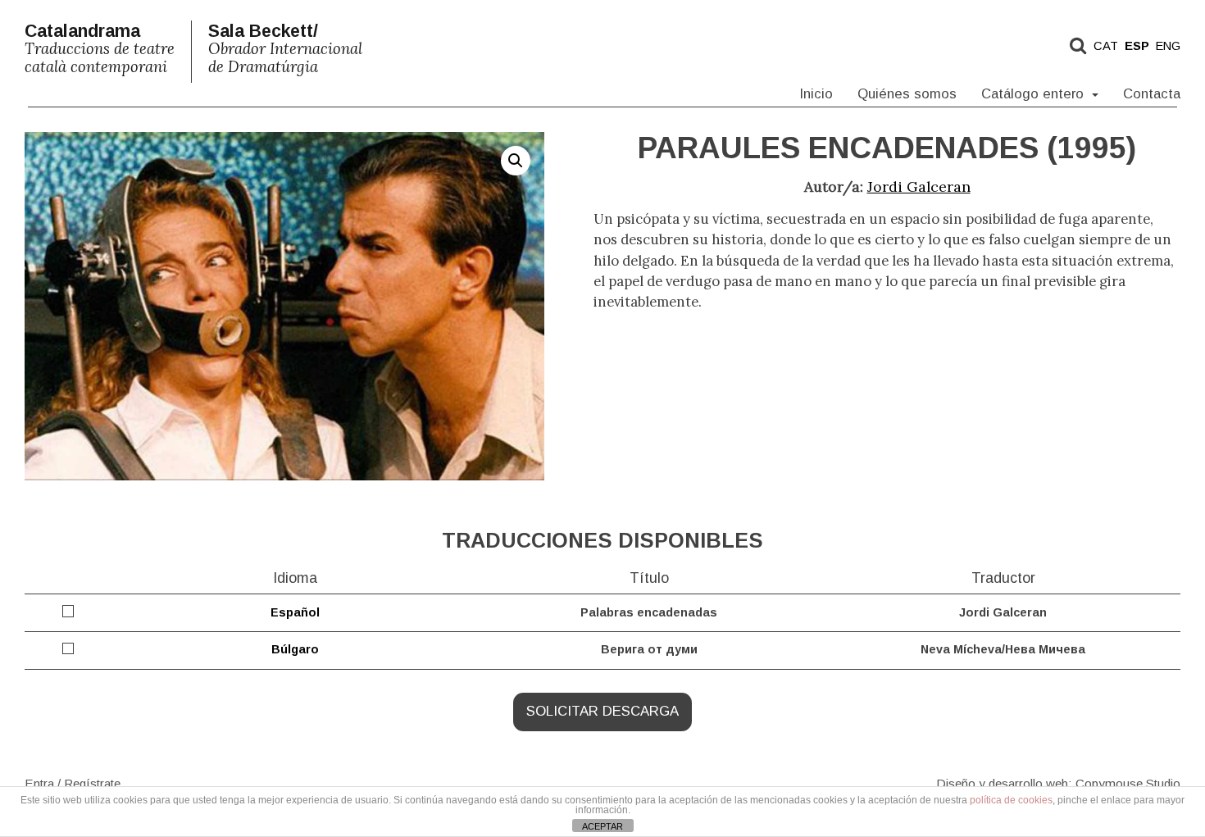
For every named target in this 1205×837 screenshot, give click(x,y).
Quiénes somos (907, 94)
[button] (515, 160)
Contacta (1151, 94)
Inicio (816, 94)
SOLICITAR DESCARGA (602, 711)
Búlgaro (295, 649)
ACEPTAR (602, 826)
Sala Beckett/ (285, 48)
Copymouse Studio (1127, 782)
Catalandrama (100, 48)
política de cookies (1011, 800)
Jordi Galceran (919, 186)
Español (295, 612)
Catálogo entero (1034, 94)
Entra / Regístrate (72, 782)
